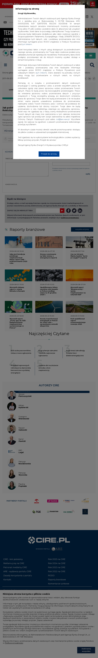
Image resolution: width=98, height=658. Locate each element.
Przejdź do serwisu (49, 154)
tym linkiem (41, 73)
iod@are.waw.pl (63, 119)
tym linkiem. (27, 44)
